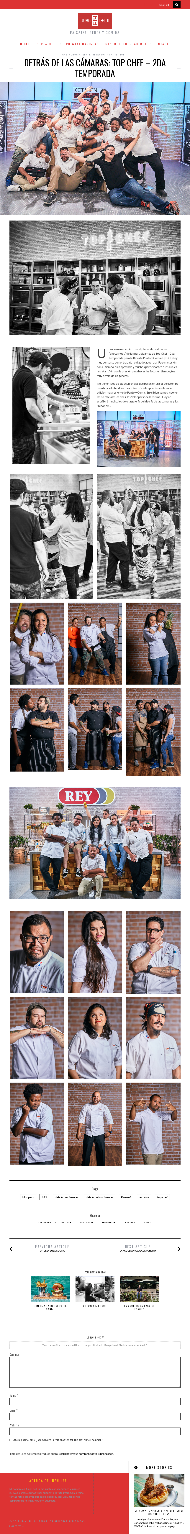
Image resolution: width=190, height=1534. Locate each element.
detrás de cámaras (66, 1197)
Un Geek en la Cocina (52, 1248)
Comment (14, 1354)
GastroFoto (116, 44)
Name (13, 1395)
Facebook (45, 1222)
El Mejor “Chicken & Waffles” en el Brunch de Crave (159, 1512)
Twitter (66, 1222)
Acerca (140, 44)
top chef (162, 1197)
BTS (44, 1197)
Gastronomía (71, 54)
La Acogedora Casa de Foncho (138, 1248)
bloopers (28, 1197)
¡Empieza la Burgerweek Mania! (50, 1307)
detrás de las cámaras (99, 1197)
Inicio (24, 44)
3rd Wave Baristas (81, 44)
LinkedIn (130, 1222)
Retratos (99, 54)
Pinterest (87, 1222)
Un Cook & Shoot (95, 1305)
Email (148, 1222)
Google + (109, 1222)
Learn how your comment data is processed (86, 1453)
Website (14, 1425)
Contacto (162, 44)
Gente (87, 54)
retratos (144, 1197)
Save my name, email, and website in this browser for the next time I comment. (57, 1440)
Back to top (15, 1526)
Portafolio (47, 44)
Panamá (126, 1197)
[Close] (136, 1467)
